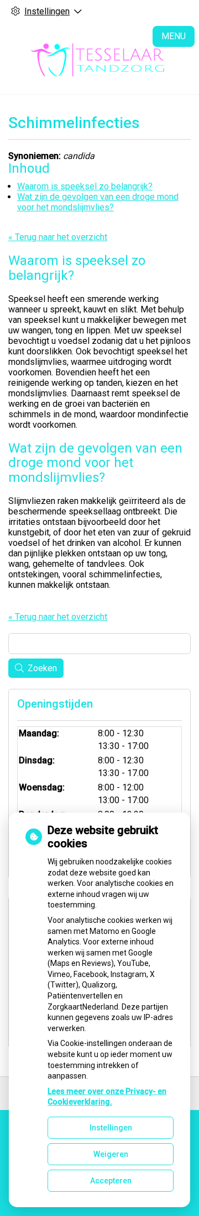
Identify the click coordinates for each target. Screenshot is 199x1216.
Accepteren (111, 1180)
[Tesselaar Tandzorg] (99, 58)
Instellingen (111, 1127)
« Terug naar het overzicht (57, 237)
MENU (173, 36)
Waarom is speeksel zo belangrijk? (85, 186)
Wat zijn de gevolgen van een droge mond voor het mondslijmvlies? (98, 202)
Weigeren (110, 1154)
